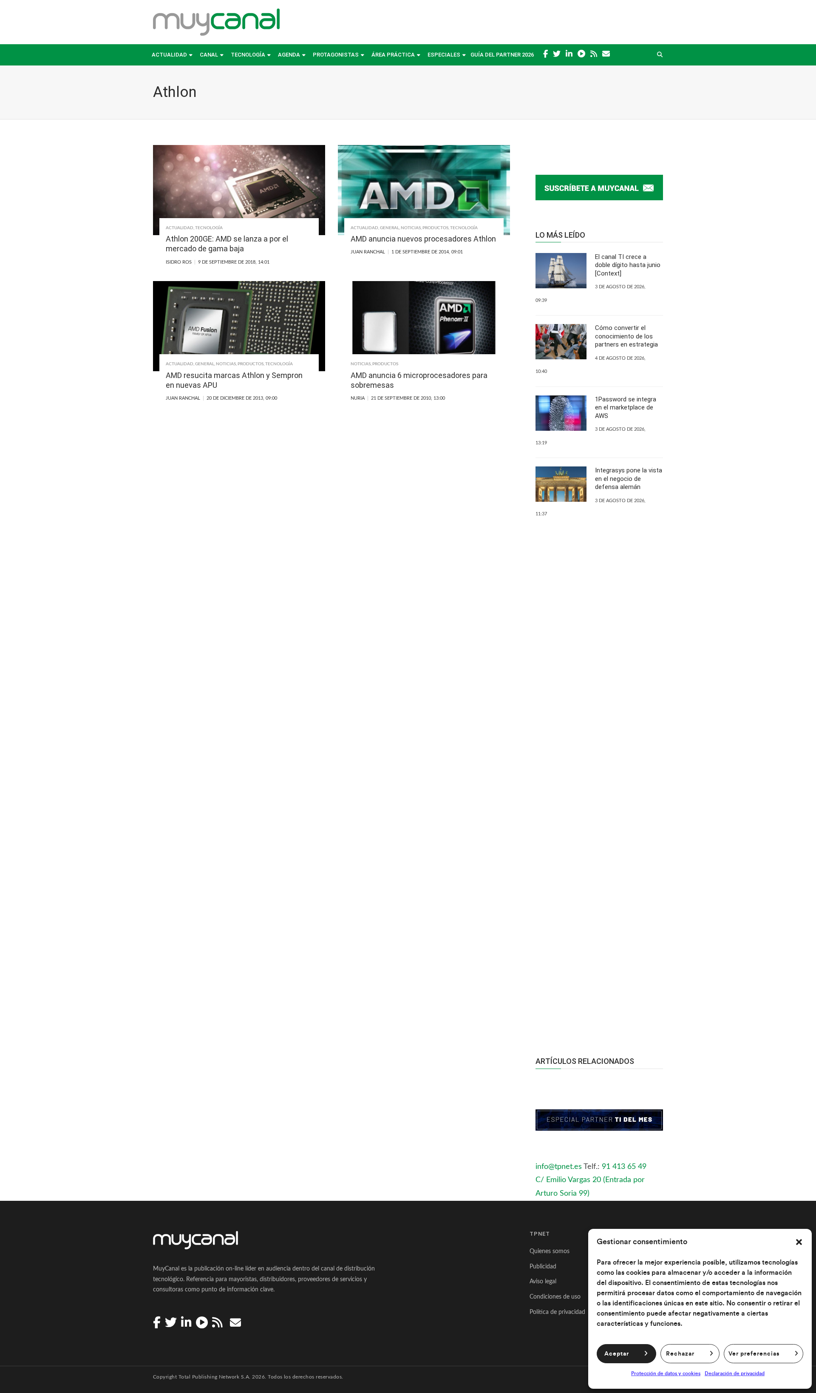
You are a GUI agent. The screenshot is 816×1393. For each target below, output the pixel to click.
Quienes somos (550, 1251)
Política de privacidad (557, 1312)
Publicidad (543, 1267)
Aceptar (616, 1354)
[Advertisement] (599, 878)
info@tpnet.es (559, 1167)
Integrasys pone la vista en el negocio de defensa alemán (628, 478)
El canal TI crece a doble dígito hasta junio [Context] (627, 265)
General (389, 228)
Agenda (289, 54)
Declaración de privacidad (735, 1373)
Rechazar (680, 1354)
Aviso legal (543, 1282)
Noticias (411, 228)
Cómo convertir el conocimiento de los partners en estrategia (626, 336)
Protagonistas (336, 54)
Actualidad (169, 54)
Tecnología (248, 54)
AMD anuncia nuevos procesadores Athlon (423, 238)
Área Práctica (393, 54)
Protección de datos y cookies (665, 1373)
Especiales (444, 54)
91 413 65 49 (624, 1167)
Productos (435, 228)
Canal (209, 54)
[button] (799, 1242)
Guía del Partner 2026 (502, 54)
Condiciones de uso (555, 1297)
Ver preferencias (753, 1354)
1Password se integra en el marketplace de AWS (625, 407)
